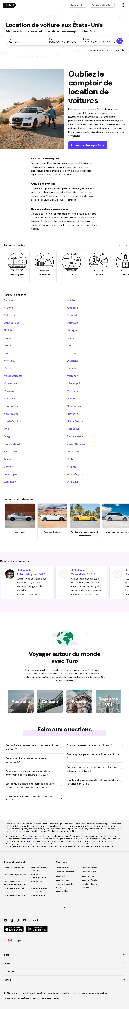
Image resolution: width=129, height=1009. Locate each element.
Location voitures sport (15, 895)
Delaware (72, 322)
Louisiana (72, 360)
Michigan (72, 375)
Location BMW (62, 868)
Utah (70, 459)
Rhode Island (12, 443)
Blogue (33, 920)
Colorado (72, 315)
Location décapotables (15, 888)
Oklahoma (73, 428)
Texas (7, 459)
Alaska (71, 300)
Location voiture (37, 895)
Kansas (71, 353)
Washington (11, 474)
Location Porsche (90, 868)
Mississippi (73, 383)
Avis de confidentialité (58, 993)
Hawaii (7, 337)
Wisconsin (10, 481)
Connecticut (11, 322)
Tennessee (73, 451)
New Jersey (74, 406)
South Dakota (12, 451)
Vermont (9, 466)
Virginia (71, 466)
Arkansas (72, 307)
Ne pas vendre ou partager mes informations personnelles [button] (31, 998)
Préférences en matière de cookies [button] (90, 993)
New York (72, 413)
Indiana (71, 345)
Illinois (7, 345)
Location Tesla (88, 876)
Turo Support (66, 841)
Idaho (70, 337)
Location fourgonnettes (15, 875)
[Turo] (9, 5)
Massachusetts (13, 375)
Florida (8, 330)
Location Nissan (63, 891)
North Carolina (12, 421)
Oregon (8, 436)
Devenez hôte (78, 5)
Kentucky (9, 360)
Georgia (72, 330)
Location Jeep (62, 880)
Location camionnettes (14, 868)
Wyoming (72, 481)
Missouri (9, 390)
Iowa (6, 353)
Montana (72, 390)
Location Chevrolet (65, 872)
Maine (7, 368)
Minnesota (10, 383)
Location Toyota (89, 880)
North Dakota (75, 421)
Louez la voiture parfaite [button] (87, 145)
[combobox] (27, 42)
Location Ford (62, 876)
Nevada (71, 398)
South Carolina (76, 443)
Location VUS (36, 881)
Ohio (7, 428)
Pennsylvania (75, 436)
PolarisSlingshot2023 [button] (31, 574)
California (10, 315)
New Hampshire (13, 406)
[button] (121, 5)
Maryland (72, 368)
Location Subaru (89, 872)
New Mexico (11, 413)
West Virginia (75, 474)
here (29, 839)
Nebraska (9, 398)
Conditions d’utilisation (34, 993)
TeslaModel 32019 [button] (83, 574)
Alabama (9, 300)
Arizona (8, 307)
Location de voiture (99, 50)
